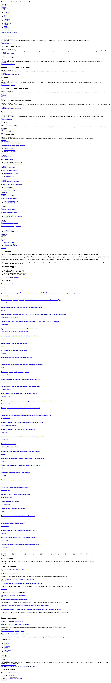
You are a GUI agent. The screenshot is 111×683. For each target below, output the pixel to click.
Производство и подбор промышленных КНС (16, 599)
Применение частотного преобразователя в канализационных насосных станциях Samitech (31, 609)
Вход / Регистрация (6, 9)
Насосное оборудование (10, 228)
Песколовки (7, 174)
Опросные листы (8, 22)
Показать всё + (4, 154)
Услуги (5, 15)
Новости (6, 24)
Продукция (6, 12)
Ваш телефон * (4, 677)
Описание (3, 41)
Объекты (6, 20)
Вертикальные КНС (9, 148)
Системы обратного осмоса (11, 215)
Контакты (6, 28)
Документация (7, 650)
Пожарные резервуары (9, 202)
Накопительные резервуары (11, 201)
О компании (7, 17)
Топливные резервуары (10, 203)
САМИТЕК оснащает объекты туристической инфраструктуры (21, 583)
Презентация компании (13, 277)
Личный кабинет (8, 30)
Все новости (4, 589)
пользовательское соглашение (8, 665)
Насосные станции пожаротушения (13, 163)
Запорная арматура (8, 230)
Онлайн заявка (4, 8)
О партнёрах (4, 563)
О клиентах (4, 555)
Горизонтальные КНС (9, 150)
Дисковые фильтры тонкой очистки (13, 216)
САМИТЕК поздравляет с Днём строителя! (15, 573)
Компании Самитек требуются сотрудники (15, 624)
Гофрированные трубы (9, 242)
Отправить (3, 680)
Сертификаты (7, 23)
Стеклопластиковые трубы (10, 245)
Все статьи (3, 615)
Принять (12, 678)
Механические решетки (10, 176)
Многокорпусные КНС (10, 151)
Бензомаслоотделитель (9, 188)
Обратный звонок (5, 5)
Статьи (5, 26)
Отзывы (6, 27)
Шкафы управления (9, 231)
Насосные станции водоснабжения (13, 162)
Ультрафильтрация (8, 217)
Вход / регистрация (5, 661)
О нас (5, 277)
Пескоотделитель (8, 187)
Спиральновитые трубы (10, 244)
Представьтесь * (5, 675)
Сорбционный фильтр (9, 190)
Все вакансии (4, 640)
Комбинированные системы (11, 173)
